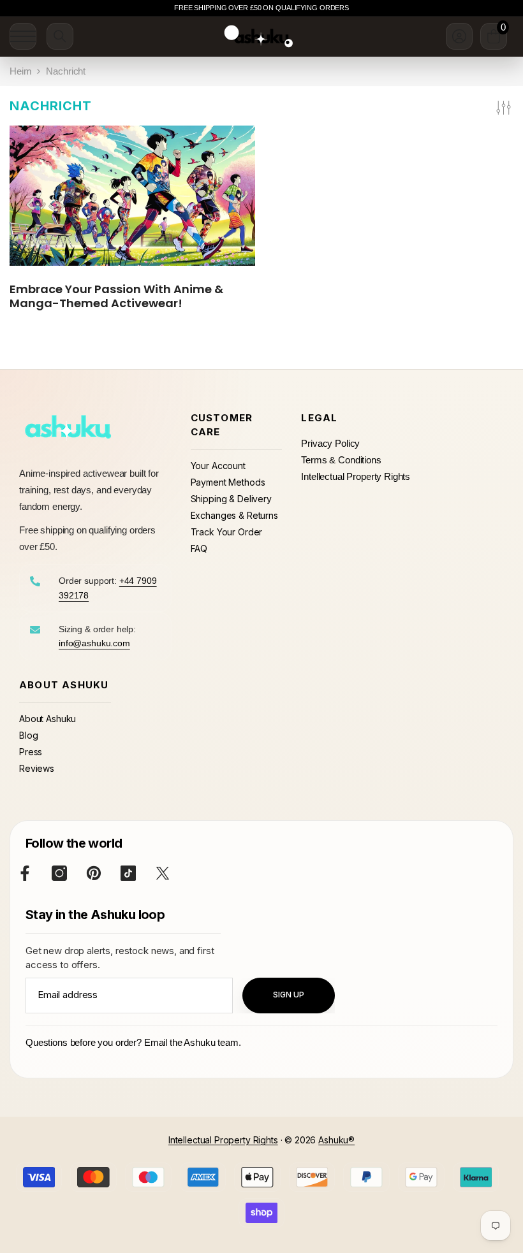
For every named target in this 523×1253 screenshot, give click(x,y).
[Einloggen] (459, 36)
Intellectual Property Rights (355, 476)
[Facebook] (25, 873)
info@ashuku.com (94, 643)
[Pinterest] (93, 873)
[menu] (23, 36)
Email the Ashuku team (191, 1042)
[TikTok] (128, 873)
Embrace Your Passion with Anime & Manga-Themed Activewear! (116, 296)
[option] (261, 8)
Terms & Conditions (341, 459)
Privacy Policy (330, 443)
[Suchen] (60, 36)
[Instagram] (59, 873)
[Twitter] (162, 873)
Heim (20, 71)
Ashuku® (336, 1139)
